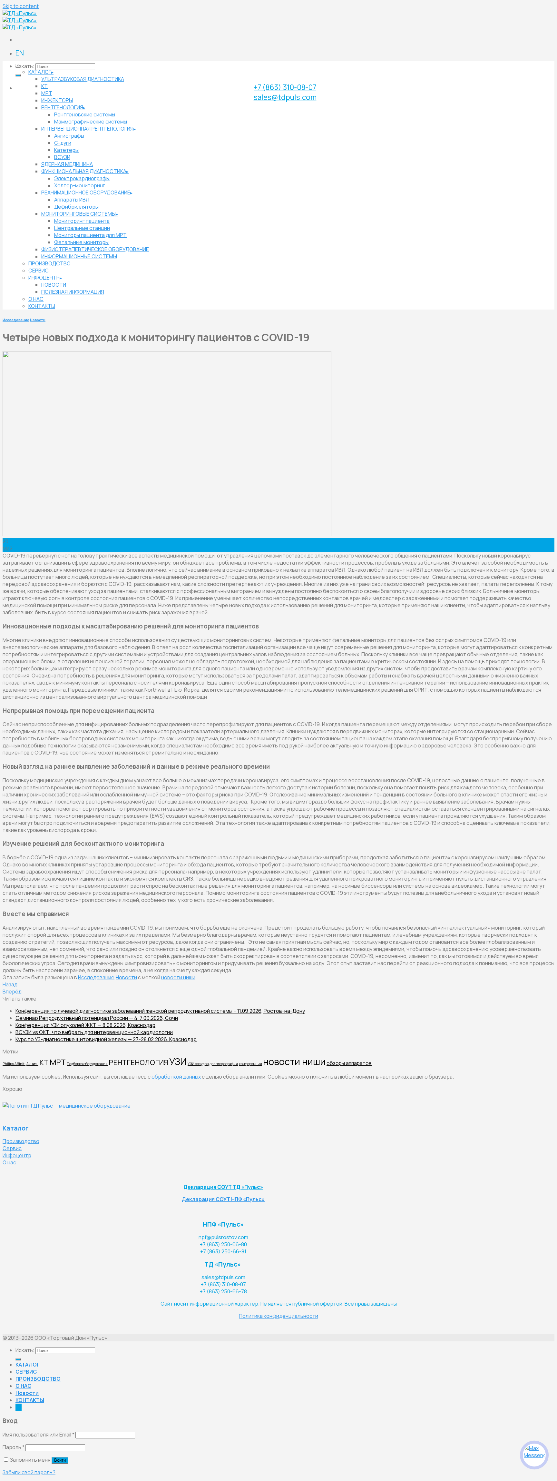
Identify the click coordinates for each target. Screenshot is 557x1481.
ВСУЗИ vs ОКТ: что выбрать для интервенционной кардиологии (94, 1032)
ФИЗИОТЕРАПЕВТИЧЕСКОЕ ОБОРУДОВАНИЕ (95, 249)
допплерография (224, 1063)
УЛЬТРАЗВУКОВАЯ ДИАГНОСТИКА (82, 79)
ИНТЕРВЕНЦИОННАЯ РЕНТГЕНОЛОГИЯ (87, 128)
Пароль (13, 1447)
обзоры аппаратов (349, 1063)
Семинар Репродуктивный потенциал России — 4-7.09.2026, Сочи (96, 1018)
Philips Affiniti (14, 1063)
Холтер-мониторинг (79, 185)
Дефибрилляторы (76, 206)
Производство (21, 1141)
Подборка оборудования (87, 1063)
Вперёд (12, 991)
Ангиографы (69, 135)
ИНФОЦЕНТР (44, 277)
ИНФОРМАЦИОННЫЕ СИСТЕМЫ (79, 256)
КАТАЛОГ (39, 71)
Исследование (16, 320)
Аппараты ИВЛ (71, 199)
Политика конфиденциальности (278, 1315)
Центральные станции (82, 228)
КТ (44, 86)
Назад (10, 984)
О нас (9, 1162)
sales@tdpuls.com (285, 97)
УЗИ (178, 1061)
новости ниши (178, 977)
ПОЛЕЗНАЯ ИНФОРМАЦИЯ (72, 291)
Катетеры (66, 149)
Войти (60, 1460)
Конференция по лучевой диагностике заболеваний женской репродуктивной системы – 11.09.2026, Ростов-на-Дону (160, 1010)
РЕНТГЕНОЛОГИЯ (62, 107)
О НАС (36, 298)
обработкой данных (176, 1076)
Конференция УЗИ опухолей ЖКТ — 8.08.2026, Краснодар (85, 1025)
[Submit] (18, 75)
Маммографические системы (90, 121)
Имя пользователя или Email (38, 1434)
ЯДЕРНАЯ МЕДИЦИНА (67, 164)
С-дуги (62, 142)
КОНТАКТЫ (41, 306)
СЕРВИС (38, 270)
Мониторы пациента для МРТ (90, 235)
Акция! (32, 1063)
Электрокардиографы (82, 178)
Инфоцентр (17, 1155)
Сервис (12, 1148)
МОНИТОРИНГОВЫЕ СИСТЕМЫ (78, 213)
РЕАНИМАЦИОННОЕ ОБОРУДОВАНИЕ (85, 192)
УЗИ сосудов (198, 1063)
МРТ (46, 93)
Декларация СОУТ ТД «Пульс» (223, 1186)
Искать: (24, 66)
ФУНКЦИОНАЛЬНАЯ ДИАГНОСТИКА (83, 171)
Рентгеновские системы (84, 114)
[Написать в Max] (534, 1455)
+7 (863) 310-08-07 (285, 87)
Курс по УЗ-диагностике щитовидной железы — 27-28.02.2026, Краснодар (106, 1039)
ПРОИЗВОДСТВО (49, 263)
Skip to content (21, 6)
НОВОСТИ (53, 284)
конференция (250, 1063)
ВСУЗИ (62, 157)
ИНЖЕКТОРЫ (57, 100)
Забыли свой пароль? (29, 1472)
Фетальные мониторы (81, 242)
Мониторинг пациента (82, 220)
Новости (37, 320)
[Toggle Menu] (18, 67)
